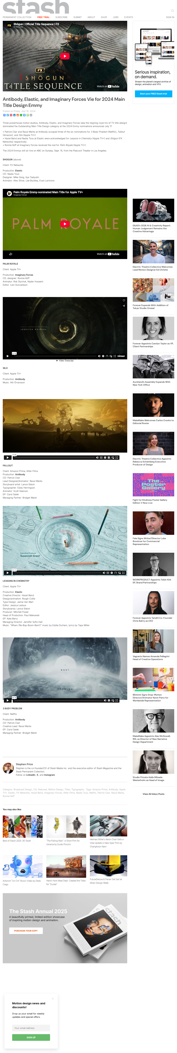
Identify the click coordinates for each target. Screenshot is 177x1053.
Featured (42, 789)
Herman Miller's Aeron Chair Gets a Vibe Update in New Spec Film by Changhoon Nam (107, 843)
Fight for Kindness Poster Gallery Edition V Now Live (150, 501)
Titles (67, 789)
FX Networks (23, 792)
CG (35, 789)
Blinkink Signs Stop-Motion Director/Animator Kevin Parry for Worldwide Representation (150, 697)
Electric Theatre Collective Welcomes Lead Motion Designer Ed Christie (153, 268)
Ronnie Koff (9, 796)
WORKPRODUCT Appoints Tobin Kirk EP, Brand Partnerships (152, 581)
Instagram (49, 774)
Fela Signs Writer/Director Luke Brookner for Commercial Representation (149, 541)
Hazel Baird (37, 792)
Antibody (20, 379)
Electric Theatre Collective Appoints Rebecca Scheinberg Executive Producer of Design (152, 461)
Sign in (170, 17)
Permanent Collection (17, 17)
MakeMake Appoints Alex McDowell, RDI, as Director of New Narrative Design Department (152, 739)
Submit (77, 17)
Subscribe (61, 17)
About (91, 17)
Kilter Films (69, 792)
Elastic (18, 170)
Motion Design (55, 789)
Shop (104, 17)
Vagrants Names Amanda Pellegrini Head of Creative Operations (151, 658)
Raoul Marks (117, 792)
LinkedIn (30, 774)
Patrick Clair (103, 792)
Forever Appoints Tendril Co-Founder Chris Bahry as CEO (152, 619)
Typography (77, 789)
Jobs (116, 17)
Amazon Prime (99, 789)
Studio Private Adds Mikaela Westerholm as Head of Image (148, 779)
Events (128, 17)
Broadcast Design (23, 789)
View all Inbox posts (153, 794)
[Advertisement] (153, 153)
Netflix (92, 792)
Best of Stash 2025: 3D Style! (17, 840)
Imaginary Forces (24, 274)
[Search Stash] (172, 10)
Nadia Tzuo (82, 792)
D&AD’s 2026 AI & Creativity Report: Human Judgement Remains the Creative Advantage (152, 228)
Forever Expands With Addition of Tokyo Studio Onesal (150, 307)
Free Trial (43, 17)
